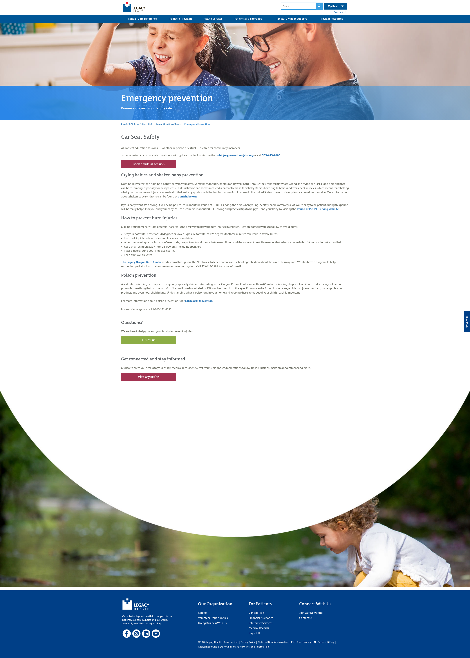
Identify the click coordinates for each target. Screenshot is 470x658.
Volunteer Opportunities (213, 618)
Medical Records (259, 628)
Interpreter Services (260, 623)
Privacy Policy (248, 642)
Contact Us (340, 12)
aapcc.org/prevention (199, 301)
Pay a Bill (254, 633)
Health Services (213, 19)
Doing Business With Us (212, 623)
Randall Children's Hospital (136, 124)
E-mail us (149, 340)
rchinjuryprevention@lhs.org (235, 155)
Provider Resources (331, 19)
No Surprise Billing (324, 642)
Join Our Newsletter (311, 612)
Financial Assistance (261, 618)
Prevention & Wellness (168, 124)
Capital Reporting (207, 646)
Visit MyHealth (149, 377)
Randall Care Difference (142, 19)
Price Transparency (301, 642)
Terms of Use (231, 642)
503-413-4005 (271, 155)
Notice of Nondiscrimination (273, 642)
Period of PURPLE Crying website (318, 209)
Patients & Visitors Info (248, 19)
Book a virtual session (149, 164)
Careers (202, 612)
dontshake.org (187, 196)
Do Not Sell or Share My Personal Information (244, 646)
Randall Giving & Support (291, 19)
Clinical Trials (256, 612)
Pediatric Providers (180, 19)
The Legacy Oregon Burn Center (141, 262)
